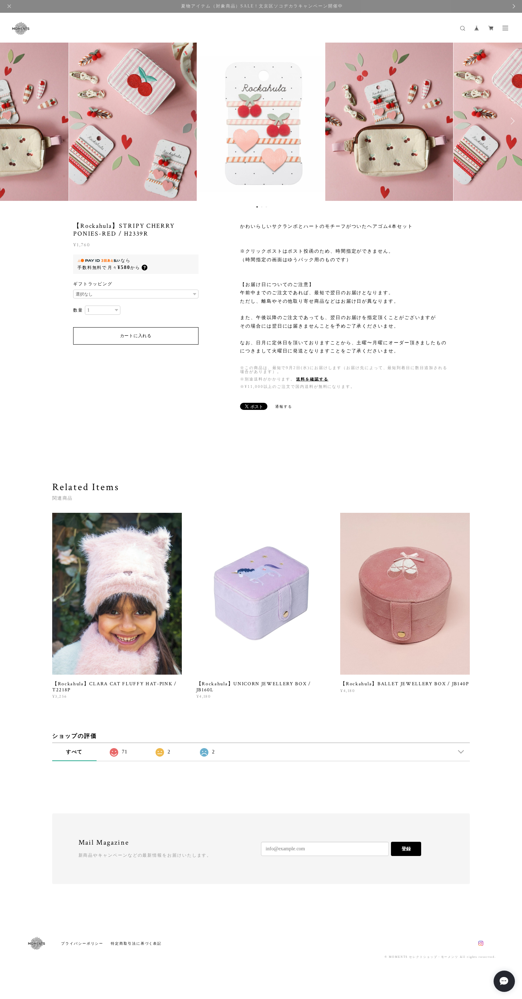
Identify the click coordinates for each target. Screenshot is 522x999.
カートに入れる (136, 335)
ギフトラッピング (93, 283)
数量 (78, 310)
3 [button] (266, 207)
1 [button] (257, 207)
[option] (261, 121)
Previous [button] (10, 121)
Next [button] (511, 121)
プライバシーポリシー (82, 943)
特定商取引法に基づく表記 (136, 943)
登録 (406, 848)
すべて (74, 751)
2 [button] (261, 207)
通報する (283, 406)
